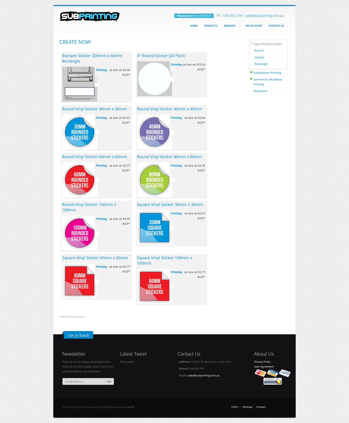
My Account (254, 25)
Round (258, 50)
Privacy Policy (262, 361)
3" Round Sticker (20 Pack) (161, 55)
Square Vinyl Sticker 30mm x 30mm (170, 204)
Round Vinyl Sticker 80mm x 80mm (169, 156)
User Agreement (264, 366)
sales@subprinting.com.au (264, 15)
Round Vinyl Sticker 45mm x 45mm (169, 109)
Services (229, 25)
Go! (109, 381)
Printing (101, 70)
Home (194, 25)
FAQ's (234, 407)
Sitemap (247, 407)
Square (259, 57)
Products (211, 25)
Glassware (260, 91)
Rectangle (261, 64)
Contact (261, 407)
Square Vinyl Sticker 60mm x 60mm (95, 257)
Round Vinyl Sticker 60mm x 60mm (94, 156)
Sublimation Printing (267, 73)
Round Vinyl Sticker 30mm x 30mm (94, 109)
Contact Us (276, 25)
